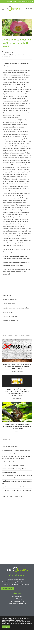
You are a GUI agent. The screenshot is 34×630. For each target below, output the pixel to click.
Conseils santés (24, 55)
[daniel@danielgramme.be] (17, 1)
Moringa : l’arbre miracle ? (9, 472)
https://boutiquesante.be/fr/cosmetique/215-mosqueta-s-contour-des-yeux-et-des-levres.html (16, 271)
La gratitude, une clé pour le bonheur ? (13, 487)
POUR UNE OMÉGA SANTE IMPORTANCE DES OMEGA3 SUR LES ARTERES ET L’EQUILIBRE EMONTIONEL (17, 392)
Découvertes (6, 57)
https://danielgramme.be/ (11, 321)
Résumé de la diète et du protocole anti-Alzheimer (16, 490)
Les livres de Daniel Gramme (10, 462)
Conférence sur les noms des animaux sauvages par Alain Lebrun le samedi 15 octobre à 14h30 (17, 426)
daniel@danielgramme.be (24, 1)
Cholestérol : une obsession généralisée (13, 465)
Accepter (6, 627)
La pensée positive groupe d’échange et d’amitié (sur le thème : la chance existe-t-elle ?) (17, 366)
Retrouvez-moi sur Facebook (13, 496)
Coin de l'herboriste (10, 55)
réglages (29, 623)
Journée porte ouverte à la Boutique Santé (14, 469)
